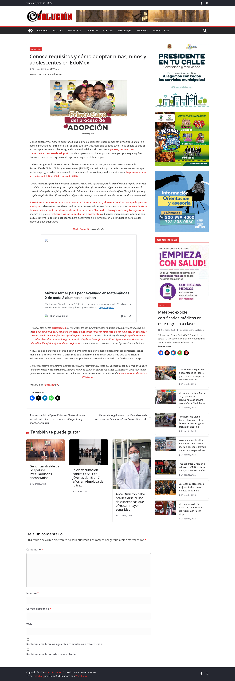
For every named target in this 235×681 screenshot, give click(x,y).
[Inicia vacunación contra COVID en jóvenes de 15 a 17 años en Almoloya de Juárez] (88, 441)
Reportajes (125, 30)
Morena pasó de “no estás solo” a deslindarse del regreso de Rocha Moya (192, 509)
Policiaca (142, 30)
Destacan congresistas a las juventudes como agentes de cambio (191, 487)
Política (58, 30)
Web (29, 624)
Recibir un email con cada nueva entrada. (51, 654)
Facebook (49, 384)
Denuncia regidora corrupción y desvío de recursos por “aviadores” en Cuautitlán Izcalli (121, 417)
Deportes (92, 30)
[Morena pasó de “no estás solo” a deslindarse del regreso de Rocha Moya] (165, 511)
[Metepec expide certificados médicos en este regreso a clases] (182, 272)
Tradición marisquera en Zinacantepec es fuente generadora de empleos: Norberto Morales (192, 374)
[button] (170, 30)
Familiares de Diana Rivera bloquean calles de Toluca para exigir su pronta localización (191, 421)
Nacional (42, 30)
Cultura (108, 30)
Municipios (75, 30)
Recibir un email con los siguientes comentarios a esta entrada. (64, 644)
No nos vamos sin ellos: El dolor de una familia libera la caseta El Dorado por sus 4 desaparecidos (192, 445)
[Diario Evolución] (30, 30)
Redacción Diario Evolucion (191, 330)
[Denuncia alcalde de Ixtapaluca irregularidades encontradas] (45, 441)
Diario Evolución (81, 229)
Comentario (34, 549)
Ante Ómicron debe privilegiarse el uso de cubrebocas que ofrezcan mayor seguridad (130, 502)
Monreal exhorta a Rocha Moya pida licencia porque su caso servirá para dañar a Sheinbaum (192, 398)
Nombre (32, 593)
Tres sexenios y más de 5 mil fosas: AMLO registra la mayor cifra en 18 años (192, 467)
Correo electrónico (38, 608)
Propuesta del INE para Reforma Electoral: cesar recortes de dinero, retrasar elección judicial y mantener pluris (57, 419)
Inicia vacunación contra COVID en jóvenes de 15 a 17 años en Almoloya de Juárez (88, 477)
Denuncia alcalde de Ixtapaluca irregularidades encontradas (44, 472)
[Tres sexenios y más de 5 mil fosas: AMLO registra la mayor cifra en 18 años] (165, 469)
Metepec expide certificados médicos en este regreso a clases (180, 317)
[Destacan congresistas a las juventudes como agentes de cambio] (165, 489)
